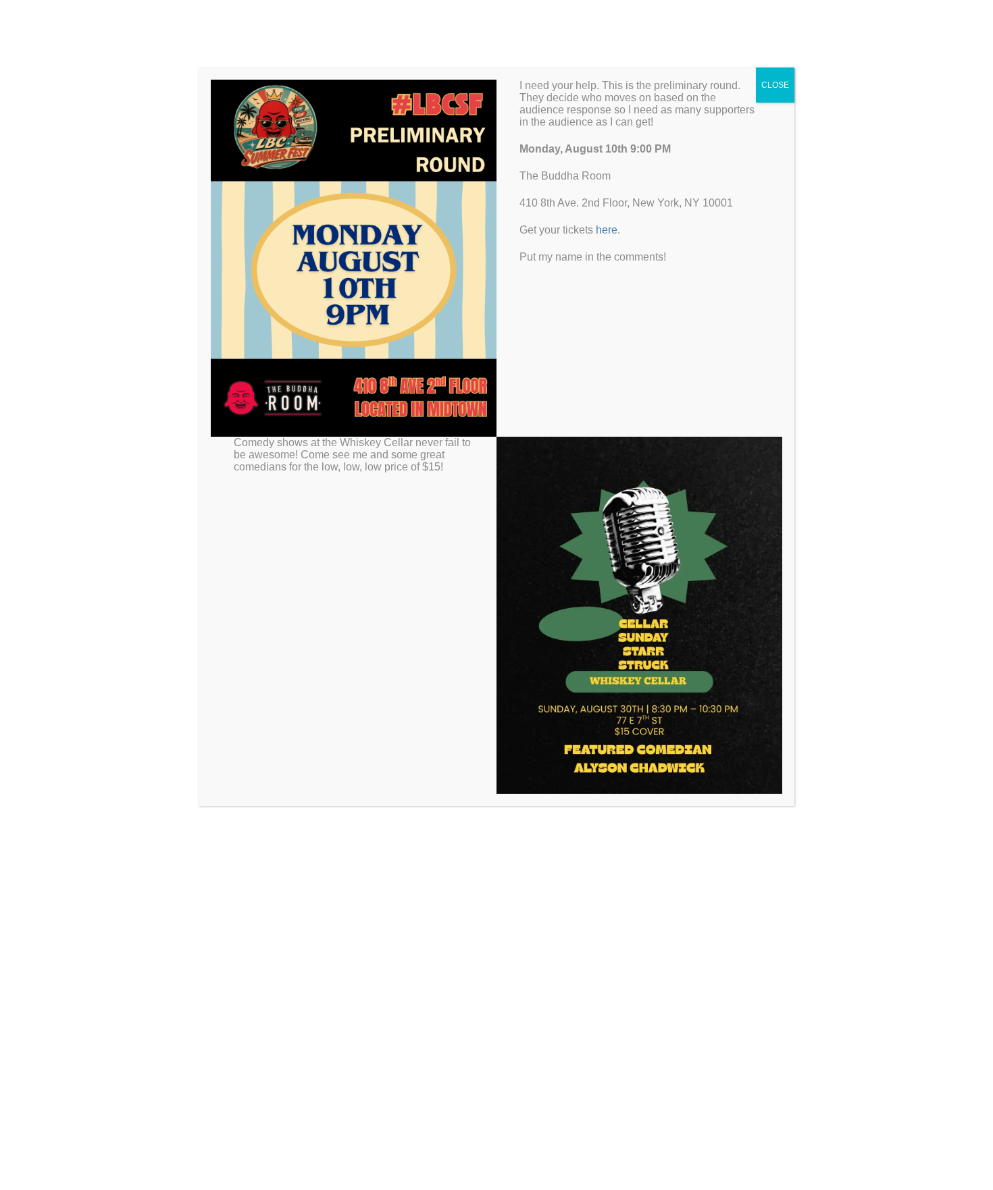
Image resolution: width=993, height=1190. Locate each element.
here (606, 230)
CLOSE (775, 85)
